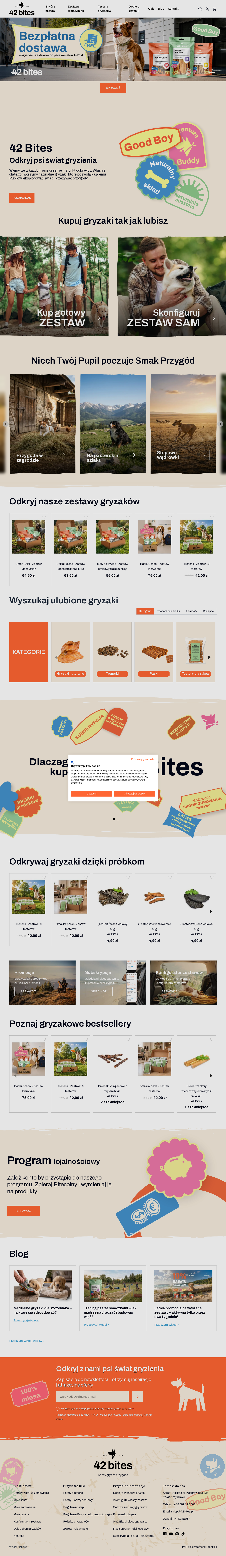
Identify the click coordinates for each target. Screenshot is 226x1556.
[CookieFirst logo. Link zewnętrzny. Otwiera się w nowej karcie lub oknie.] (72, 762)
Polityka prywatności (143, 759)
